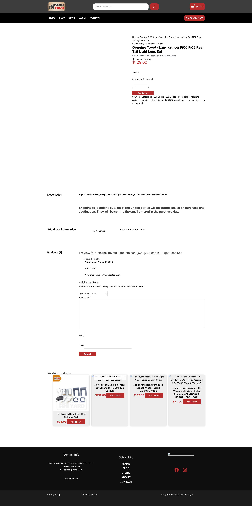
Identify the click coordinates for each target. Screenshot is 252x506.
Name (81, 335)
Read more (115, 395)
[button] (194, 18)
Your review (85, 297)
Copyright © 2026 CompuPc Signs (177, 494)
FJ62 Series (149, 43)
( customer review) (141, 59)
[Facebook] (176, 470)
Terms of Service (89, 494)
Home (52, 18)
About (82, 18)
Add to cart (143, 93)
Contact (95, 18)
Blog (62, 18)
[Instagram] (185, 470)
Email (81, 345)
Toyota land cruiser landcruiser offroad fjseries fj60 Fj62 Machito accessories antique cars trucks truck (168, 100)
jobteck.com (115, 275)
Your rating (85, 293)
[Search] (154, 6)
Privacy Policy (53, 494)
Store (72, 18)
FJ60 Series (153, 37)
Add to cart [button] (76, 422)
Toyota (143, 37)
